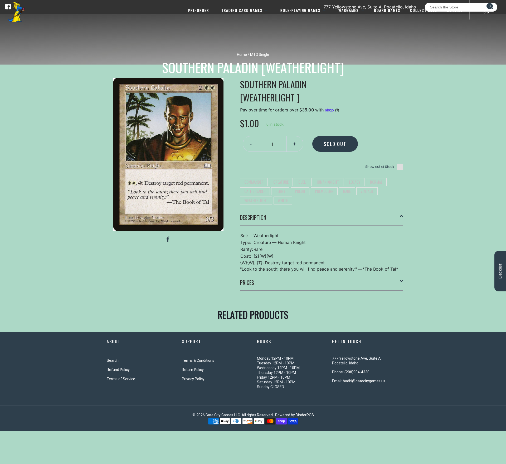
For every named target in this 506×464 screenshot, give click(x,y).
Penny (280, 191)
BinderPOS (305, 415)
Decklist (500, 271)
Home (242, 54)
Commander (254, 182)
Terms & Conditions (198, 360)
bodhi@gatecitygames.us (364, 381)
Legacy (354, 182)
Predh (300, 191)
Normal (376, 182)
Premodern (324, 191)
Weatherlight (256, 200)
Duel (302, 182)
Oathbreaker (255, 191)
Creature (281, 182)
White (283, 200)
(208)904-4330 (356, 372)
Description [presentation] (253, 217)
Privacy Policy (193, 379)
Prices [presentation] (247, 282)
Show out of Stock (379, 166)
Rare (347, 191)
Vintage (367, 191)
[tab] (321, 219)
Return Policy (193, 370)
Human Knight (327, 182)
